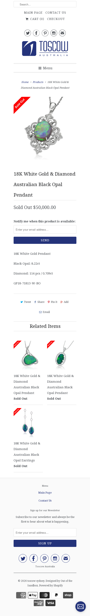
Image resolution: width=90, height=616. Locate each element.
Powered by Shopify (51, 585)
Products (38, 82)
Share (40, 302)
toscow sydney (35, 580)
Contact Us (55, 12)
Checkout (56, 19)
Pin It (54, 302)
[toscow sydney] (45, 49)
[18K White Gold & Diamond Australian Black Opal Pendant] (45, 128)
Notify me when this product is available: (45, 221)
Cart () (36, 19)
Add (66, 302)
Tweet (27, 302)
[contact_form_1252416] (80, 606)
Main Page (33, 12)
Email (46, 312)
